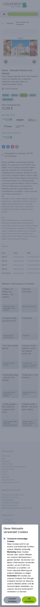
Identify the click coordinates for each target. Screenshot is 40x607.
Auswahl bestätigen (12, 600)
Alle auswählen (29, 600)
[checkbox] (4, 539)
